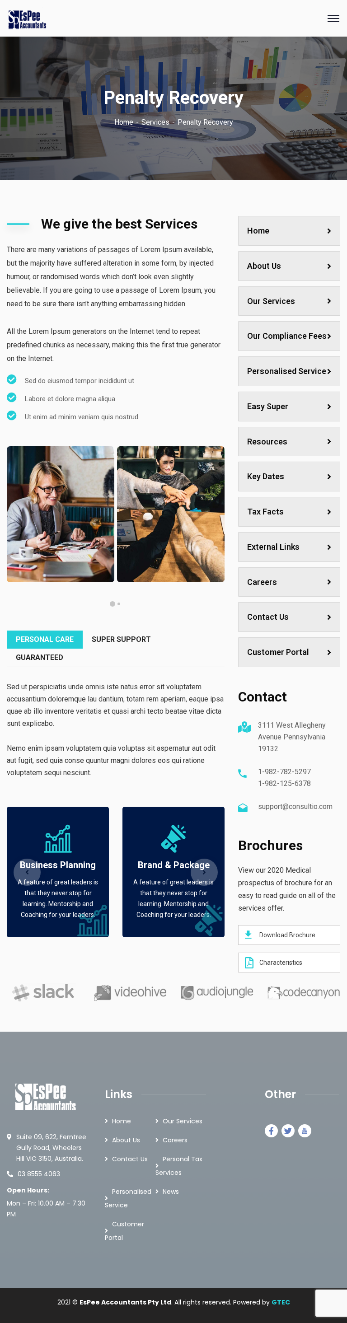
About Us (264, 266)
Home (123, 122)
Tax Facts (265, 511)
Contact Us (268, 617)
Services (155, 122)
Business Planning (58, 865)
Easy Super (267, 406)
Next (204, 872)
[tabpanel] (60, 514)
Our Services (271, 301)
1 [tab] (118, 604)
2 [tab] (112, 604)
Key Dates (265, 476)
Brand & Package (174, 865)
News (171, 1191)
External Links (273, 547)
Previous (27, 872)
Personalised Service (286, 371)
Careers (262, 582)
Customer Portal (278, 652)
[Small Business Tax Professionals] (27, 18)
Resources (267, 441)
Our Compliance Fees (287, 336)
